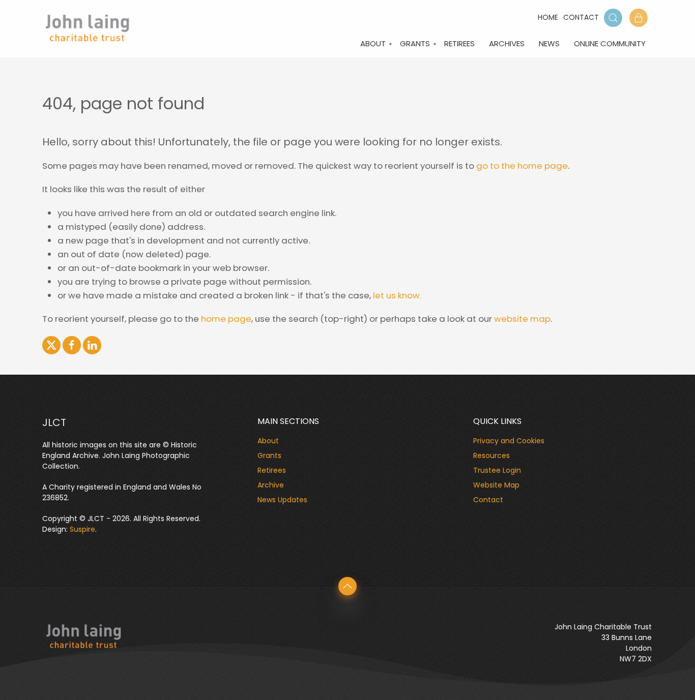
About (373, 43)
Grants (415, 43)
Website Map (496, 485)
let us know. (397, 295)
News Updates (282, 500)
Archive (270, 485)
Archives (507, 43)
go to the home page (522, 166)
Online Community (610, 43)
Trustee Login (497, 470)
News (549, 43)
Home (548, 17)
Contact (581, 17)
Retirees (459, 43)
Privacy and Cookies (508, 441)
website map (522, 319)
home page (226, 319)
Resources (491, 455)
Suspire (82, 529)
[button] (613, 18)
